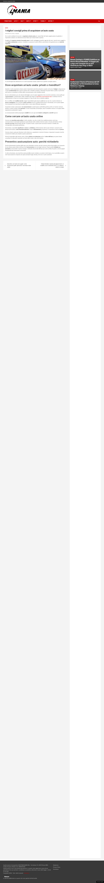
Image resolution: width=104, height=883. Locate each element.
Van (22, 21)
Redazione (55, 865)
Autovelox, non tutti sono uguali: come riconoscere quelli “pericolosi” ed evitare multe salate (19, 165)
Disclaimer (56, 869)
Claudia (17, 33)
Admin (79, 67)
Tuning (42, 21)
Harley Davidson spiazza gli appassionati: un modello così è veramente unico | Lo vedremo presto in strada (52, 165)
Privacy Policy (56, 867)
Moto (28, 21)
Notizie (50, 21)
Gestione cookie (100, 881)
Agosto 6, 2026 (74, 67)
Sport (35, 21)
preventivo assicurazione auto (44, 96)
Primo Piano (8, 21)
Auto (15, 21)
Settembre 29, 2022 (9, 33)
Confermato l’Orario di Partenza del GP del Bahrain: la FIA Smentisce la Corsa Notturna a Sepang (84, 84)
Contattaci (26, 873)
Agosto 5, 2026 (74, 87)
